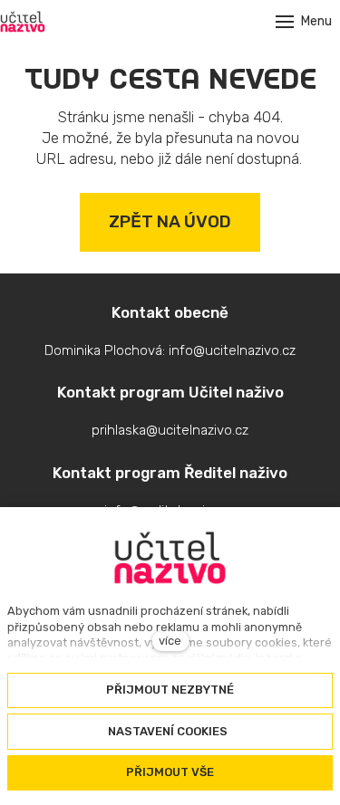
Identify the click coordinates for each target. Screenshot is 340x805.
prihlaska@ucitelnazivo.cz (170, 430)
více (170, 640)
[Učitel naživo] (22, 22)
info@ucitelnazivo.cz (232, 350)
